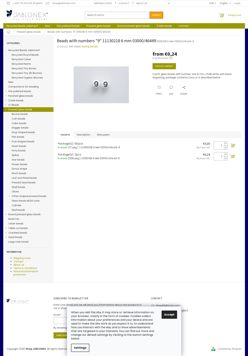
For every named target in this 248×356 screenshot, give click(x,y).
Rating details (90, 46)
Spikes (15, 155)
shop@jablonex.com (168, 305)
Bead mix (13, 219)
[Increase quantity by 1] (226, 143)
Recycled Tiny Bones (24, 68)
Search (156, 15)
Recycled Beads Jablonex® (24, 50)
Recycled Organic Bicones (27, 77)
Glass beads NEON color (26, 200)
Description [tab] (83, 134)
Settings (80, 348)
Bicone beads (20, 114)
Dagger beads (20, 127)
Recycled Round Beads (25, 55)
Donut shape (19, 168)
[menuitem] (22, 26)
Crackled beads (17, 232)
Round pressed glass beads (24, 214)
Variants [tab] (65, 134)
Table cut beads (18, 228)
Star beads (18, 159)
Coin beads (18, 118)
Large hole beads (18, 241)
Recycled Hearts (21, 64)
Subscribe (61, 335)
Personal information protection (25, 273)
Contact (124, 3)
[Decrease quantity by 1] (226, 147)
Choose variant (164, 66)
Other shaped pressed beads (29, 196)
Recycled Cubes (21, 59)
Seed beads (15, 237)
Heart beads (19, 146)
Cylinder (16, 205)
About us (141, 3)
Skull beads (18, 210)
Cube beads (19, 123)
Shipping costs (103, 3)
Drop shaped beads (23, 132)
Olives (15, 191)
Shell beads (18, 187)
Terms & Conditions (25, 268)
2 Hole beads (16, 100)
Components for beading (23, 86)
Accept (169, 315)
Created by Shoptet (230, 349)
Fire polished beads (19, 91)
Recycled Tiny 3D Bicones (27, 73)
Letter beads (15, 223)
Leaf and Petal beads (24, 178)
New (10, 82)
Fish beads (18, 137)
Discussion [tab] (103, 134)
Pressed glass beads (20, 109)
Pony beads (19, 150)
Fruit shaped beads (23, 141)
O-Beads (13, 105)
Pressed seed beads (23, 182)
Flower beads (19, 164)
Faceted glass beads (20, 96)
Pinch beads (19, 173)
